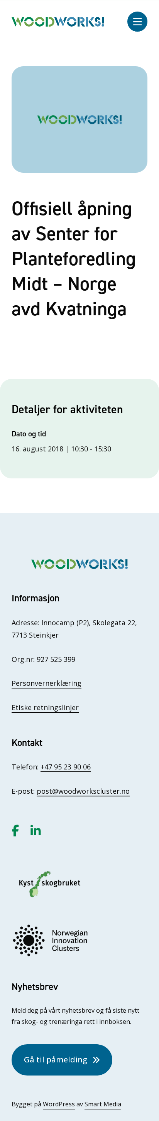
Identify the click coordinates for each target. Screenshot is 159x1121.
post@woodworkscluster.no (83, 791)
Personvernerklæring (46, 683)
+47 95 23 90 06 (66, 766)
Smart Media (103, 1104)
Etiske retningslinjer (45, 707)
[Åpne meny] (137, 22)
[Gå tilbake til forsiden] (58, 20)
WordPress (59, 1104)
